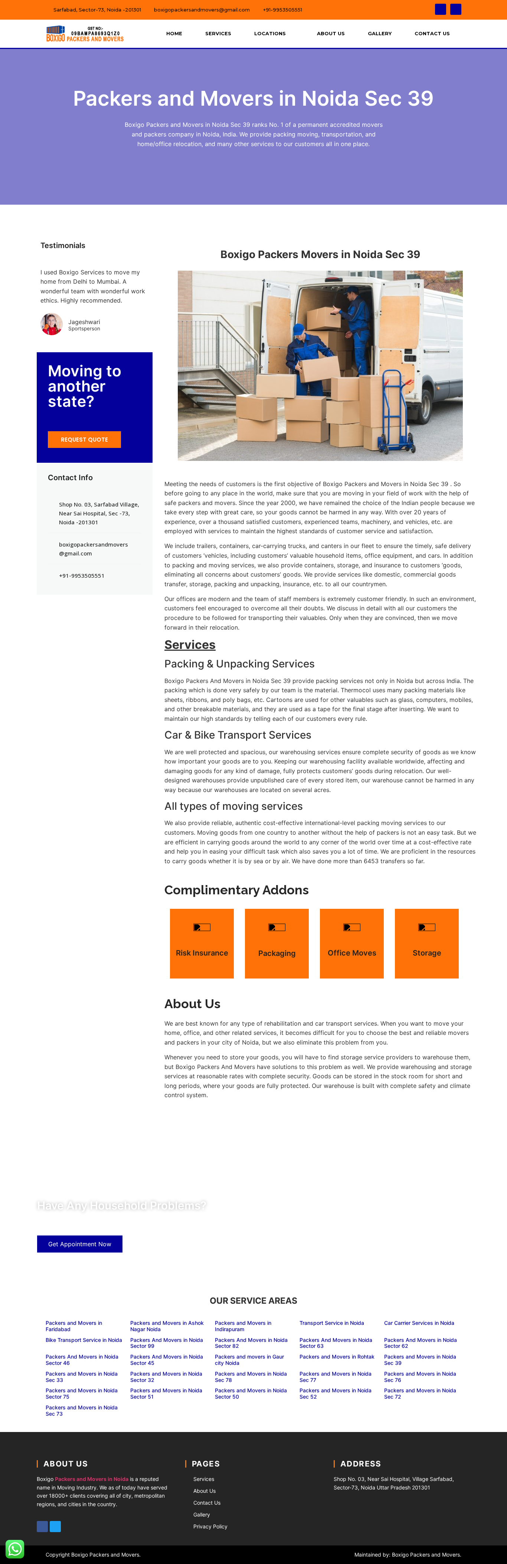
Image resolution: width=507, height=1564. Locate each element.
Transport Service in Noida (332, 1323)
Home (174, 33)
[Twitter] (455, 9)
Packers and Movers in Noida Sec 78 (251, 1376)
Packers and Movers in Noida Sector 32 (166, 1376)
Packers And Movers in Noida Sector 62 (420, 1343)
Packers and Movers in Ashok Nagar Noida (167, 1326)
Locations (270, 33)
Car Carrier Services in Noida (419, 1323)
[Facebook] (42, 1526)
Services (218, 33)
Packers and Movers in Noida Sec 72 (420, 1393)
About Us (331, 33)
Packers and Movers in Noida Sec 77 (336, 1376)
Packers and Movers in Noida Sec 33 (82, 1376)
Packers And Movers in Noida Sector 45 (166, 1359)
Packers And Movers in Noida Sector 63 (336, 1343)
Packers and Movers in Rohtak (337, 1356)
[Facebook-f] (440, 9)
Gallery (380, 33)
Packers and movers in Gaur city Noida (249, 1359)
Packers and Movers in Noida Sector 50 (251, 1393)
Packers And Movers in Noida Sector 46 (82, 1359)
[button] (84, 439)
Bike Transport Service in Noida (84, 1340)
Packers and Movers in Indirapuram (243, 1326)
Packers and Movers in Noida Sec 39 (420, 1359)
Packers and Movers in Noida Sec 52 (336, 1393)
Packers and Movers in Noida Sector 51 (166, 1393)
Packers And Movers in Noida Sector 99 (166, 1343)
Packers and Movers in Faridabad (74, 1326)
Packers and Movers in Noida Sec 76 (420, 1376)
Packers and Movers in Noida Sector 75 (82, 1393)
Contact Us (432, 33)
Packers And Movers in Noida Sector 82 (251, 1343)
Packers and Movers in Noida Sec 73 (82, 1410)
